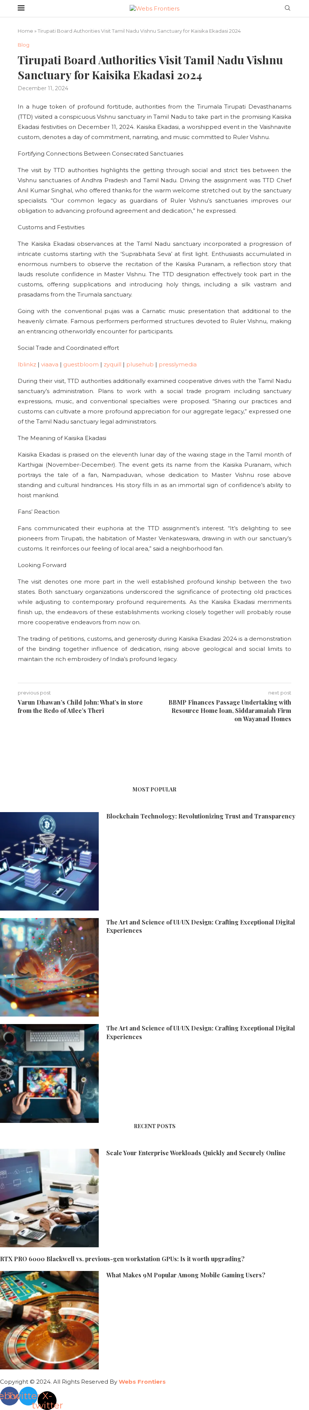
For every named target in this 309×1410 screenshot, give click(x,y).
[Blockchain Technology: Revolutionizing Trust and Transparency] (49, 861)
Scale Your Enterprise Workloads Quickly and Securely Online (196, 1153)
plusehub (140, 364)
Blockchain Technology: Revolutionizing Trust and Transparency (200, 816)
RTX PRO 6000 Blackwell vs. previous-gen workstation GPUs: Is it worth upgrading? (122, 1259)
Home (25, 31)
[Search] (287, 8)
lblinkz (27, 364)
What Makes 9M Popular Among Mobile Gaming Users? (185, 1275)
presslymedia (178, 364)
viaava (49, 364)
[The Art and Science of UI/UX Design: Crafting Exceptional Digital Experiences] (49, 967)
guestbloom (81, 364)
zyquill (112, 364)
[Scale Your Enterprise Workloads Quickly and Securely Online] (49, 1198)
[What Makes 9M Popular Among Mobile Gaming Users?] (49, 1320)
